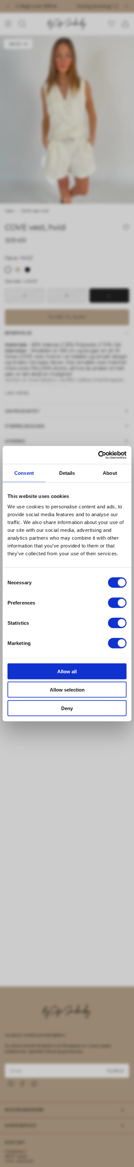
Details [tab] (67, 473)
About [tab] (110, 473)
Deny (67, 708)
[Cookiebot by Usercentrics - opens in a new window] (98, 455)
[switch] (117, 602)
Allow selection (67, 690)
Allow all (67, 671)
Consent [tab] (24, 473)
